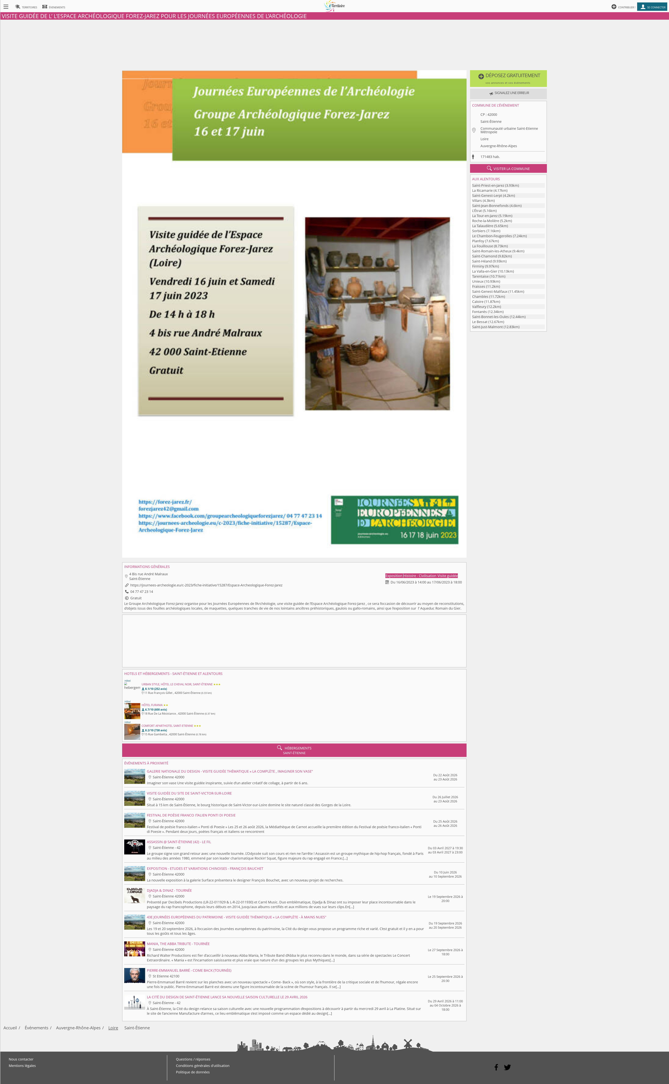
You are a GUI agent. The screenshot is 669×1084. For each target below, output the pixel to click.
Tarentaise (480, 276)
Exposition (394, 575)
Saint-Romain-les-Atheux (492, 251)
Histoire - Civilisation (420, 575)
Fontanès (479, 311)
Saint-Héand (482, 261)
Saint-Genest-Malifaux (489, 291)
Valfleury (479, 306)
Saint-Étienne (491, 121)
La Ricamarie (482, 190)
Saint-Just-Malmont (487, 326)
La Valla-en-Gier (484, 271)
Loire (484, 139)
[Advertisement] (334, 44)
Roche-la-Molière (485, 220)
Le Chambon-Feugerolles (492, 236)
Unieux (477, 281)
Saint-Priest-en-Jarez (488, 185)
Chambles (480, 296)
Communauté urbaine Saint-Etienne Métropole (509, 130)
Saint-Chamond (484, 256)
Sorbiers (479, 231)
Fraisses (478, 286)
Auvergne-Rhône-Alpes (498, 146)
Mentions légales (22, 1065)
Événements (36, 1028)
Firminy (478, 266)
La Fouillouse (482, 246)
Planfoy (478, 241)
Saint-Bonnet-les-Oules (490, 316)
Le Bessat (479, 321)
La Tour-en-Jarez (485, 215)
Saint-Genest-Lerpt (487, 195)
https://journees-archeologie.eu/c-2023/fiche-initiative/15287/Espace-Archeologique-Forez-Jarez (206, 585)
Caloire (477, 301)
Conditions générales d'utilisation (202, 1065)
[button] (508, 78)
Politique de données (193, 1072)
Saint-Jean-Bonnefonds (490, 205)
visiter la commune (508, 168)
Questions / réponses (193, 1059)
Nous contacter (21, 1059)
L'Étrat (477, 210)
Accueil (10, 1028)
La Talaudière (482, 225)
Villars (477, 200)
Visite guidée (447, 575)
